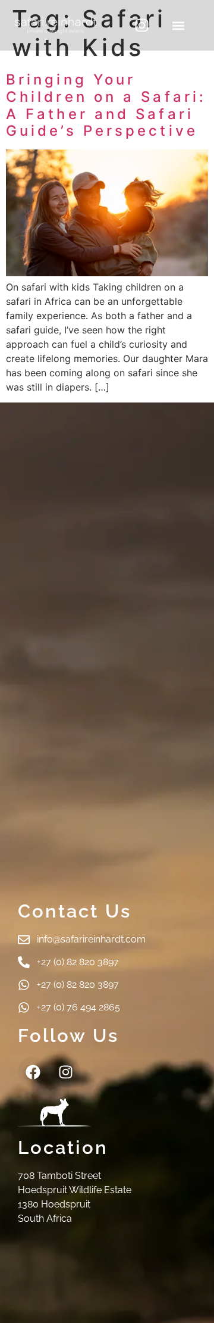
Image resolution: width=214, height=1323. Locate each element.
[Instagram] (142, 25)
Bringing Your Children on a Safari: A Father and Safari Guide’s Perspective (106, 105)
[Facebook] (33, 1072)
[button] (178, 25)
